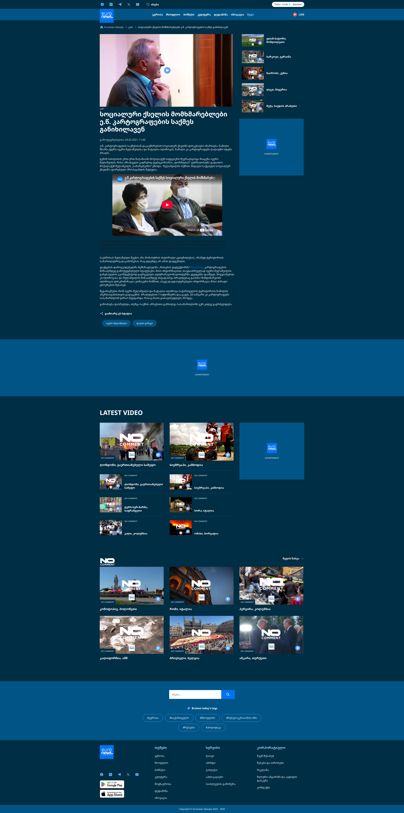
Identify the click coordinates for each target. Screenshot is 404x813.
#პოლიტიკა (213, 727)
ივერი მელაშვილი (116, 323)
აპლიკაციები (214, 777)
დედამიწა (161, 791)
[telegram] (119, 4)
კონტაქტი (263, 787)
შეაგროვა (197, 267)
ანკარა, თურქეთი (253, 658)
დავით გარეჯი (145, 323)
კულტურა (161, 777)
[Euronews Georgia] (107, 16)
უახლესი (211, 770)
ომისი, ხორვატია (206, 533)
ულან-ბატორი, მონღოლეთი (276, 40)
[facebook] (102, 4)
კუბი (102, 108)
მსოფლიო (161, 763)
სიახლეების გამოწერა (221, 784)
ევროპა (159, 756)
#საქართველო (179, 718)
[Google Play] (112, 784)
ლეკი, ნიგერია (276, 89)
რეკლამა (263, 770)
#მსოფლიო (207, 718)
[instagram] (111, 4)
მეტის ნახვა (291, 558)
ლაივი (210, 756)
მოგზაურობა (163, 784)
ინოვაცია (161, 798)
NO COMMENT (107, 458)
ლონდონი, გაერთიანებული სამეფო (128, 465)
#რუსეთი (189, 727)
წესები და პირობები (270, 763)
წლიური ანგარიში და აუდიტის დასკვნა (277, 778)
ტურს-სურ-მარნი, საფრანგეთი (136, 509)
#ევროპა (153, 718)
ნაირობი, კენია (277, 73)
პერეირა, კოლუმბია (255, 609)
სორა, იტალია (204, 510)
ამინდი (210, 763)
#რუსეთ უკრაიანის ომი (241, 718)
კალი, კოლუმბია (135, 533)
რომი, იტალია (181, 609)
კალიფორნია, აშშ (114, 658)
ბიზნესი (160, 770)
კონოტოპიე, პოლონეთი (118, 609)
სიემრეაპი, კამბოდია (186, 465)
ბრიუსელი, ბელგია (184, 658)
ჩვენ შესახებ (265, 756)
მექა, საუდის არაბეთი (281, 106)
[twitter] (128, 4)
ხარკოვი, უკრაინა (278, 56)
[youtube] (137, 4)
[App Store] (112, 794)
